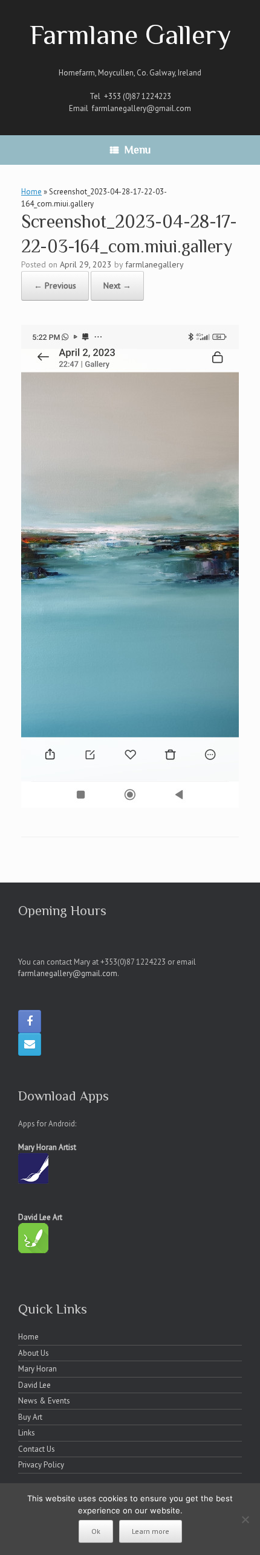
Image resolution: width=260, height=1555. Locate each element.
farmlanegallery (154, 264)
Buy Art (30, 1417)
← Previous (55, 285)
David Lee (34, 1385)
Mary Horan (37, 1369)
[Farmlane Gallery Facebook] (29, 1021)
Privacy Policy (41, 1465)
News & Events (44, 1401)
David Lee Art (40, 1217)
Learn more (150, 1531)
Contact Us (36, 1449)
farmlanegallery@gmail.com (141, 108)
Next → (117, 285)
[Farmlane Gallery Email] (29, 1044)
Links (26, 1433)
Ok (95, 1531)
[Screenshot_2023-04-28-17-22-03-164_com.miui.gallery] (130, 804)
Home (31, 192)
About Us (33, 1353)
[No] (245, 1519)
